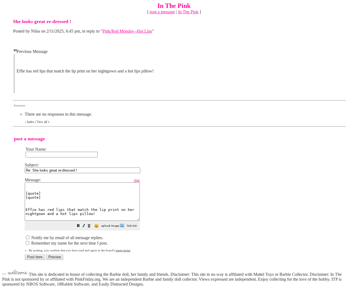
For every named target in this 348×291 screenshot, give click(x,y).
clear (137, 180)
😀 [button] (96, 226)
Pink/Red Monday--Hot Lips (127, 31)
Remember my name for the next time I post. (69, 243)
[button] (78, 226)
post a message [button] (162, 12)
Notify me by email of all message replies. (66, 237)
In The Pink (188, 12)
